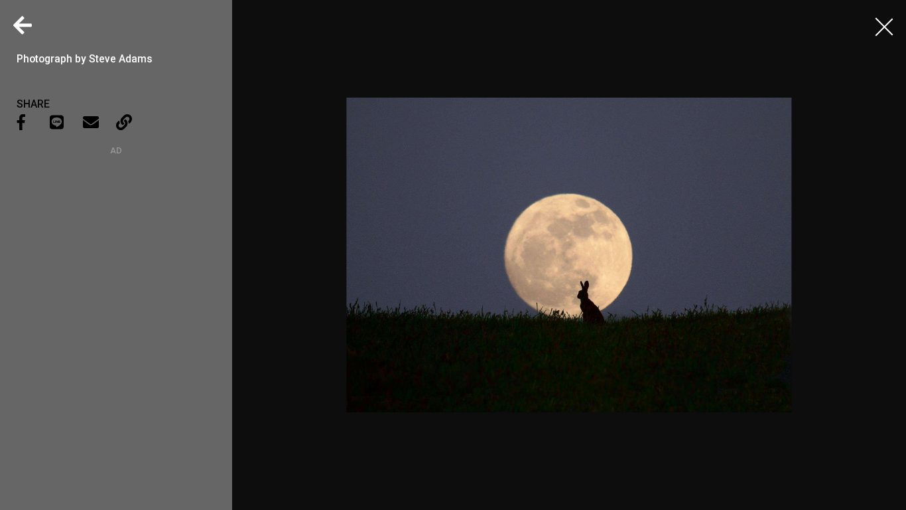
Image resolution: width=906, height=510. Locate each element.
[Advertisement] (116, 238)
